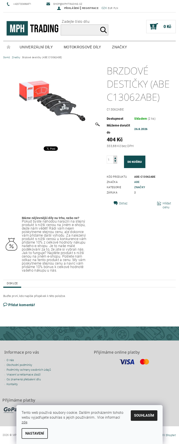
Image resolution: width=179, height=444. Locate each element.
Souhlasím (144, 415)
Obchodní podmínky (19, 365)
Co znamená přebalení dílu (24, 379)
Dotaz (123, 203)
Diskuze (12, 283)
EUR (110, 8)
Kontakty (12, 384)
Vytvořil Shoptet (165, 435)
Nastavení (34, 433)
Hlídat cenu (167, 205)
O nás (10, 360)
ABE (136, 182)
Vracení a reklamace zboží (24, 374)
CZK (104, 8)
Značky (119, 47)
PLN (116, 8)
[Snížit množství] (115, 162)
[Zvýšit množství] (115, 158)
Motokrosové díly (82, 47)
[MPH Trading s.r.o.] (34, 28)
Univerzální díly (36, 47)
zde (24, 422)
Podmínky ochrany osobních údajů (29, 369)
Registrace (90, 8)
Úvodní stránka (8, 47)
